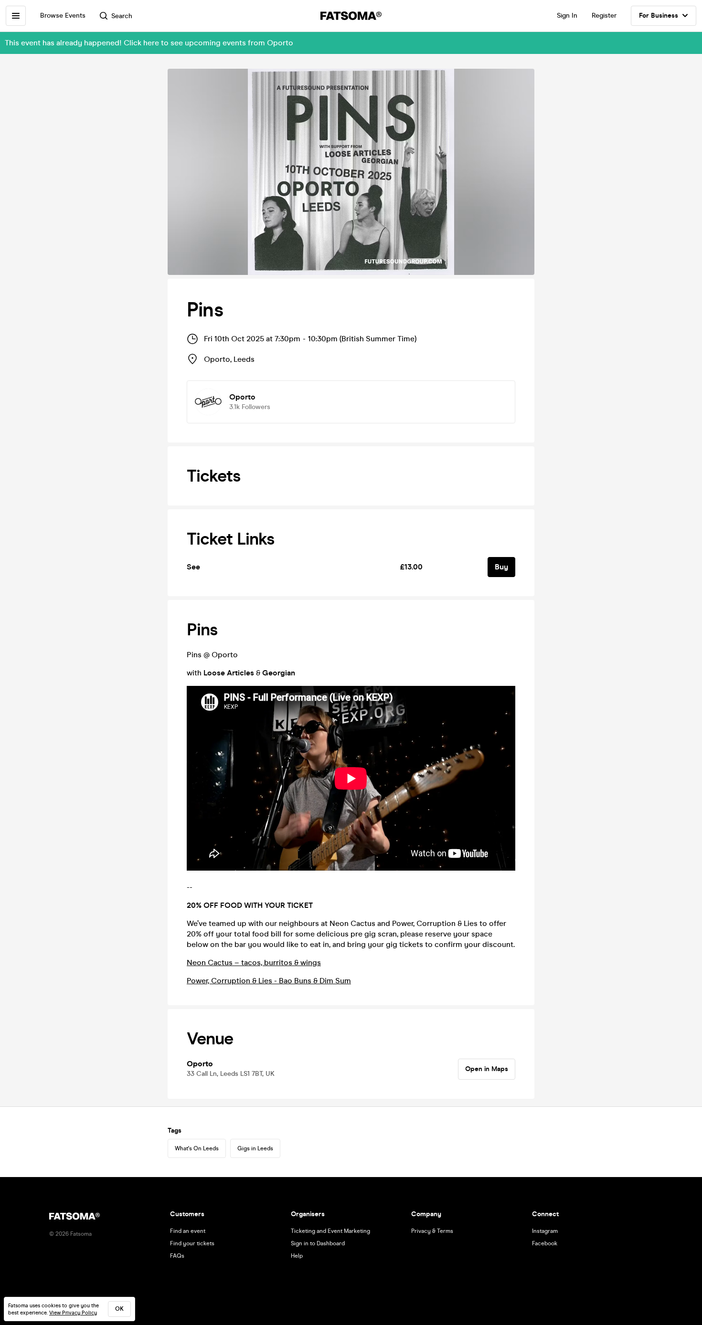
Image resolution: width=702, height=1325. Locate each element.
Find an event (187, 1231)
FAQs (177, 1255)
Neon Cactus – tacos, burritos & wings (254, 962)
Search (121, 16)
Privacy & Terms (432, 1231)
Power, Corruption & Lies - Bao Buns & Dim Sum (269, 980)
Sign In (567, 15)
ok (119, 1308)
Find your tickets (192, 1243)
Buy (501, 566)
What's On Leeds (197, 1148)
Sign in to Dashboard (318, 1243)
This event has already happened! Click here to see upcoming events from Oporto (149, 42)
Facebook (544, 1243)
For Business (658, 15)
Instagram (545, 1231)
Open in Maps (486, 1069)
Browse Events (62, 15)
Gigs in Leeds (255, 1148)
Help (297, 1255)
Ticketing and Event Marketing (330, 1231)
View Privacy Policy (73, 1313)
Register (604, 15)
